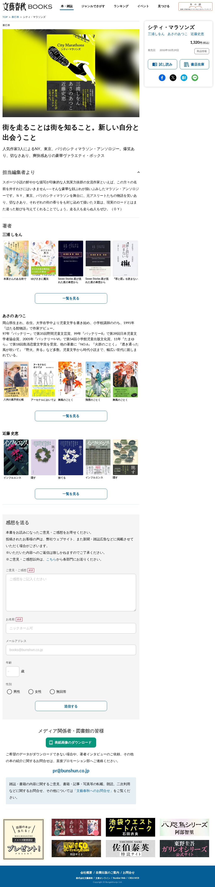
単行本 (15, 17)
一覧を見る (71, 298)
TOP (5, 17)
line (194, 77)
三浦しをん (156, 34)
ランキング (121, 6)
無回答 (61, 691)
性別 (9, 684)
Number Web (119, 878)
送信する (71, 706)
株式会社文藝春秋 (84, 878)
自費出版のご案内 (107, 872)
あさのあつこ (178, 34)
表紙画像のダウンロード (73, 742)
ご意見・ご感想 (16, 570)
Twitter (173, 77)
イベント (143, 6)
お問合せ (129, 872)
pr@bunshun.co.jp (71, 771)
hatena (184, 77)
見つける (164, 6)
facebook (162, 77)
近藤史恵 (197, 34)
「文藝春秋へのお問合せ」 (93, 791)
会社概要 (86, 872)
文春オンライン (103, 878)
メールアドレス (16, 641)
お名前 (10, 619)
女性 (38, 691)
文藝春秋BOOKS (27, 6)
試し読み (165, 64)
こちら (51, 559)
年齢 (9, 662)
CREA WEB (133, 878)
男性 (16, 691)
